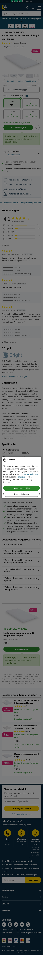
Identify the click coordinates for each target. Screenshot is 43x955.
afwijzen (21, 477)
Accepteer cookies (22, 488)
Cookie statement (30, 474)
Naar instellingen (21, 494)
